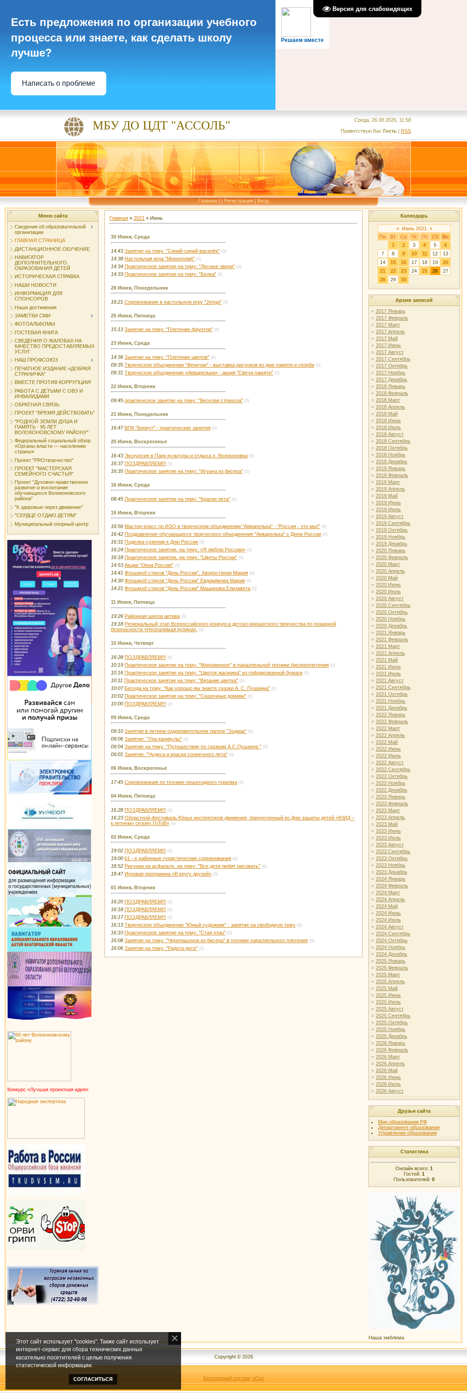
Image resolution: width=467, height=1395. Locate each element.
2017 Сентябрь (393, 359)
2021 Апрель (390, 653)
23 (403, 271)
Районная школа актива (152, 616)
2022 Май (387, 742)
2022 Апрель (390, 735)
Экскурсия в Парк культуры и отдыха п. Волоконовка (186, 455)
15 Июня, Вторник (133, 512)
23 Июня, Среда (130, 343)
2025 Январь (390, 961)
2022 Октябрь (392, 776)
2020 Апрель (390, 571)
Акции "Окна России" (149, 565)
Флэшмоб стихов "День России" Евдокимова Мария (185, 580)
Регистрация (238, 200)
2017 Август (390, 352)
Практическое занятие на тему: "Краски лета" (177, 499)
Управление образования (407, 1133)
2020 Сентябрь (393, 605)
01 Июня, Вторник (133, 887)
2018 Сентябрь (393, 441)
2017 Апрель (390, 331)
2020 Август (390, 598)
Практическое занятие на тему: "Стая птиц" (175, 932)
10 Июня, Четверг (132, 643)
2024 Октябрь (392, 940)
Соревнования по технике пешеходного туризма (181, 782)
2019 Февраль (392, 475)
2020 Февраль (392, 557)
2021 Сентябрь (393, 687)
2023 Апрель (390, 817)
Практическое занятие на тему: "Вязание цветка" (181, 680)
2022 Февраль (392, 721)
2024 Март (388, 892)
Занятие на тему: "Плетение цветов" (167, 357)
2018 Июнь (388, 420)
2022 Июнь (388, 749)
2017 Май (387, 338)
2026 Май (387, 1070)
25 (424, 271)
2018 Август (390, 434)
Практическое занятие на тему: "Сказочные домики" (185, 696)
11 (424, 253)
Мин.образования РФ (402, 1122)
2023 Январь (390, 796)
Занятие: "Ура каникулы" (153, 739)
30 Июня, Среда (130, 236)
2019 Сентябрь (393, 523)
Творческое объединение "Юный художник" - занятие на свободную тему (210, 925)
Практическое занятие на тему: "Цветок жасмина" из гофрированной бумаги (213, 672)
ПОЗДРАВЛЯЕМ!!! (145, 463)
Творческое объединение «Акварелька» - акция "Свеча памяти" (199, 372)
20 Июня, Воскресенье (139, 441)
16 (403, 262)
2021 (139, 218)
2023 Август (390, 844)
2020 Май (387, 578)
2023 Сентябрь (393, 851)
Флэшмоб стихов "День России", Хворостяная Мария (186, 573)
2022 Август (390, 762)
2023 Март (388, 810)
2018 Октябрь (392, 448)
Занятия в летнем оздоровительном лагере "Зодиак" (186, 731)
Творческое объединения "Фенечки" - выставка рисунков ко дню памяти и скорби (219, 365)
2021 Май (387, 660)
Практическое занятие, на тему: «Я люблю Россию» (185, 549)
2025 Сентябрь (393, 1015)
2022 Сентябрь (393, 769)
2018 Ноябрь (390, 454)
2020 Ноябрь (390, 619)
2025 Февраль (392, 967)
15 (393, 262)
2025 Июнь (388, 995)
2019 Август (390, 516)
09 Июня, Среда (130, 717)
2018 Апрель (390, 407)
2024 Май (387, 906)
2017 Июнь (388, 345)
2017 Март (388, 324)
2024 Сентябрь (393, 933)
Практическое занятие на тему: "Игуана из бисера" (184, 471)
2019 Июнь (388, 502)
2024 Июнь (388, 913)
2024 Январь (390, 879)
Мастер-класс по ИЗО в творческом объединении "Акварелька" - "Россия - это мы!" (222, 526)
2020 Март (388, 564)
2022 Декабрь (391, 790)
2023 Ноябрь (390, 865)
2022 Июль (388, 755)
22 (393, 271)
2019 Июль (388, 509)
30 (403, 279)
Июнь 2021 (414, 228)
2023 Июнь (388, 831)
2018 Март (388, 400)
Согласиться (93, 1379)
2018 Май (387, 413)
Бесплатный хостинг (227, 1378)
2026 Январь (390, 1043)
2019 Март (388, 482)
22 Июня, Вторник (133, 386)
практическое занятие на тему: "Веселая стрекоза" (184, 400)
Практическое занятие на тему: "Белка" (170, 274)
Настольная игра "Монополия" (160, 258)
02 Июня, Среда (130, 837)
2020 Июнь (388, 584)
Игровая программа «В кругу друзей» (168, 873)
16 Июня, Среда (130, 484)
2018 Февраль (392, 393)
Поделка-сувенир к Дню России (161, 542)
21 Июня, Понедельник (139, 414)
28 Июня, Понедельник (139, 287)
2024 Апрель (390, 899)
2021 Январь (390, 632)
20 (445, 262)
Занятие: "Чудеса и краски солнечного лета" (176, 754)
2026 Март (388, 1056)
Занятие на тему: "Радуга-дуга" (161, 948)
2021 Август (390, 680)
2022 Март (388, 728)
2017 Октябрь (392, 365)
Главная (207, 200)
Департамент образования (409, 1127)
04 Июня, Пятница (133, 796)
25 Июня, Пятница (133, 315)
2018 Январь (390, 386)
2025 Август (390, 1008)
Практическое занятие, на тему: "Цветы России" (181, 557)
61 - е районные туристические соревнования (178, 858)
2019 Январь (390, 468)
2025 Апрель (390, 981)
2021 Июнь (388, 666)
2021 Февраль (392, 639)
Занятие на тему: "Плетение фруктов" (169, 329)
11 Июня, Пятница (133, 602)
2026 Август (390, 1091)
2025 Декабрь (391, 1036)
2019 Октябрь (392, 530)
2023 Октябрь (392, 858)
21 (382, 271)
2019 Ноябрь (390, 536)
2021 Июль (388, 673)
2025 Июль (388, 1002)
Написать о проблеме (58, 83)
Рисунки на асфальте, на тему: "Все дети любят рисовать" (192, 866)
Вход (263, 200)
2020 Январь (390, 550)
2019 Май (387, 495)
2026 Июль (388, 1084)
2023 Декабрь (391, 872)
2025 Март (388, 974)
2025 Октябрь (392, 1022)
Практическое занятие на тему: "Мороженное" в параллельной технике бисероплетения (227, 665)
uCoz (258, 1378)
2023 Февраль (392, 803)
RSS (406, 131)
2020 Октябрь (392, 612)
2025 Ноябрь (390, 1029)
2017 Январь (390, 311)
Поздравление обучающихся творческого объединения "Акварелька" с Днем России (223, 534)
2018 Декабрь (391, 461)
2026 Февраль (392, 1050)
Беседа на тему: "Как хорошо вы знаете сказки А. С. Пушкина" (197, 688)
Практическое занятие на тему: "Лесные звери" (180, 266)
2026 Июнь (388, 1077)
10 (414, 253)
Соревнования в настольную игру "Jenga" (173, 302)
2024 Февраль (392, 885)
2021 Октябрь (392, 694)
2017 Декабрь (391, 379)
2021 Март (388, 646)
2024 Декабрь (391, 954)
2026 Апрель (390, 1063)
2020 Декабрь (391, 625)
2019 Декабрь (391, 543)
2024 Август (390, 926)
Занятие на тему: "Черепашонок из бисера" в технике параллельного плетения (216, 940)
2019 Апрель (390, 489)
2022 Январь (390, 714)
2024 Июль (388, 920)
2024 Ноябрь (390, 947)
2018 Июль (388, 427)
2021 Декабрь (391, 707)
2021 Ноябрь (390, 701)
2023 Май (387, 824)
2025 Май (387, 988)
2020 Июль (388, 591)
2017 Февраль (392, 318)
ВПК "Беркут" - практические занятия (168, 427)
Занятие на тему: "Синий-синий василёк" (172, 251)
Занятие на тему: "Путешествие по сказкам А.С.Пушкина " (193, 746)
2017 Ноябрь (390, 372)
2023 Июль (388, 837)
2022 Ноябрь (390, 783)
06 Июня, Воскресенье (139, 768)
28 (382, 279)
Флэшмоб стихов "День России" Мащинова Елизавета (187, 588)
